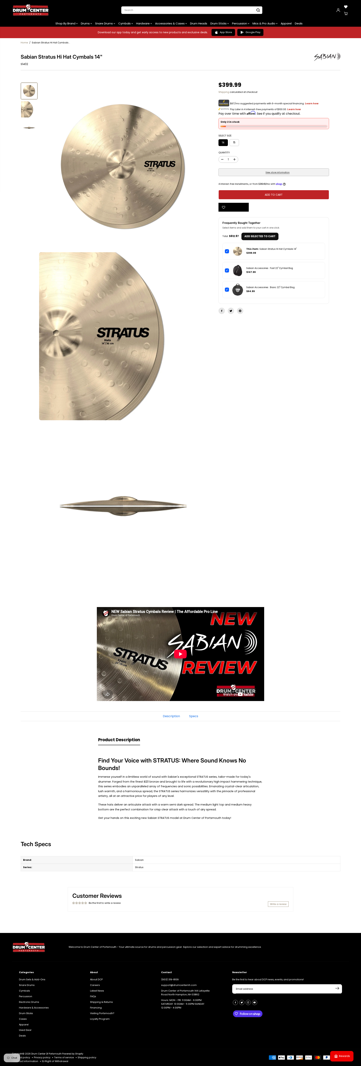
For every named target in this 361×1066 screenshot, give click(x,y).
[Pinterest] (240, 311)
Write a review (278, 904)
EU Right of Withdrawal (55, 1061)
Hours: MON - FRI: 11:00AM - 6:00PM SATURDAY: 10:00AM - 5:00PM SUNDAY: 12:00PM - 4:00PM (183, 1004)
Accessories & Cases (170, 23)
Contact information (26, 1061)
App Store (226, 32)
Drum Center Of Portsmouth (46, 1053)
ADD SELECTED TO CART (259, 236)
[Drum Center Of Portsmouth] (30, 10)
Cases (23, 1019)
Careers (95, 985)
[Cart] (345, 13)
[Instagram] (248, 1002)
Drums (85, 23)
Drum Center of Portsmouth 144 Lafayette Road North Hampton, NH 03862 (185, 992)
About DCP (96, 979)
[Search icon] (258, 10)
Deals (299, 23)
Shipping (223, 92)
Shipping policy (87, 1057)
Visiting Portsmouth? (102, 1013)
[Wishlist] (345, 6)
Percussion (240, 23)
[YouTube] (254, 1002)
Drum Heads (198, 23)
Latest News (97, 990)
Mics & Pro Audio (264, 23)
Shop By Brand (65, 23)
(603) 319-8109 (170, 979)
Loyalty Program (100, 1019)
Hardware (143, 23)
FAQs (93, 996)
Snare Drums (104, 23)
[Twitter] (231, 311)
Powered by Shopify (72, 1053)
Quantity (224, 152)
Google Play (253, 32)
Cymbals (124, 23)
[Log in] (338, 10)
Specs (193, 716)
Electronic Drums (29, 1002)
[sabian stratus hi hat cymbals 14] (123, 167)
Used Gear (25, 1030)
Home (24, 42)
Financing (96, 1007)
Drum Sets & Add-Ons (32, 979)
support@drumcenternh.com (179, 985)
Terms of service (64, 1057)
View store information (277, 172)
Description (171, 716)
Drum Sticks (218, 23)
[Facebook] (221, 311)
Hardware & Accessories (34, 1007)
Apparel (286, 23)
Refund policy (22, 1057)
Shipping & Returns (101, 1002)
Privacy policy (42, 1057)
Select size (224, 135)
